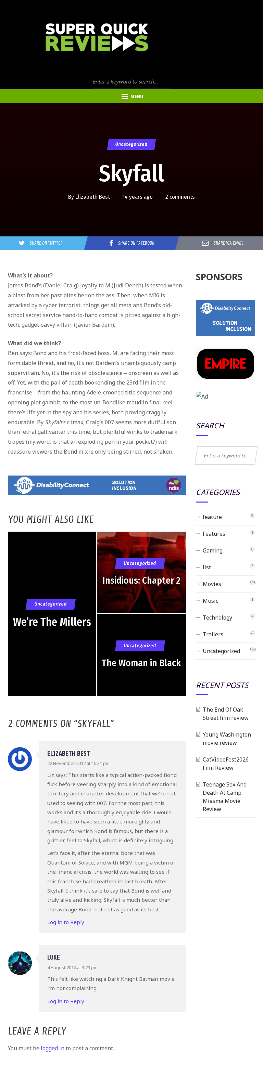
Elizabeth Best (92, 196)
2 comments (180, 196)
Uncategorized (131, 144)
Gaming (213, 550)
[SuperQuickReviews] (97, 37)
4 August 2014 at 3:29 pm (72, 967)
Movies (212, 584)
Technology (217, 617)
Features (214, 533)
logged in (52, 1048)
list (207, 567)
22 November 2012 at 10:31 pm (78, 763)
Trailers (213, 634)
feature (212, 517)
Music (210, 600)
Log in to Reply (65, 922)
